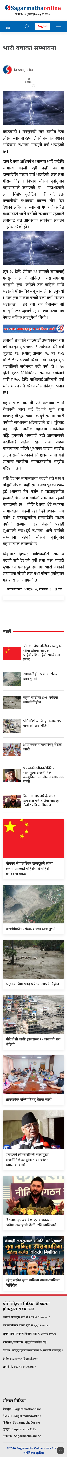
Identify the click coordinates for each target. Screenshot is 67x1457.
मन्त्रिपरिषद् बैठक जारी (42, 747)
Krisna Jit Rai (24, 69)
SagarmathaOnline (27, 1416)
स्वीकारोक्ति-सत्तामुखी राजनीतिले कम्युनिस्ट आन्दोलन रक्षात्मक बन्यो (43, 774)
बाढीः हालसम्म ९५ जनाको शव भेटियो (42, 723)
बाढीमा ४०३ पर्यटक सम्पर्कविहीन (40, 700)
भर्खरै (7, 631)
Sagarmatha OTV (24, 1429)
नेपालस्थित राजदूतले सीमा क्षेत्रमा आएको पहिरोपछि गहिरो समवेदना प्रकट (43, 652)
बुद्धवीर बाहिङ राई (35, 1342)
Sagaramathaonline (28, 1409)
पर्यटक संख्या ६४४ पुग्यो (41, 676)
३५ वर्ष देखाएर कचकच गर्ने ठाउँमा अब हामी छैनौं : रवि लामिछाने (43, 800)
